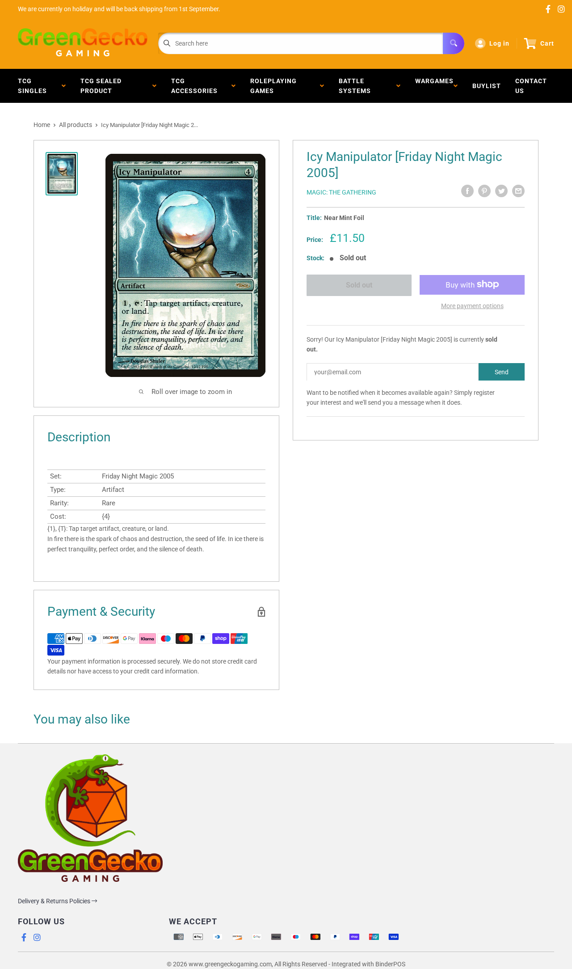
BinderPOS (390, 964)
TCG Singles (34, 85)
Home (42, 124)
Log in (499, 43)
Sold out (359, 285)
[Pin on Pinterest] (484, 191)
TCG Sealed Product (101, 85)
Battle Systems (356, 85)
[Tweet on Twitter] (501, 191)
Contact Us (531, 85)
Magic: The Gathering (341, 192)
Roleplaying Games (273, 85)
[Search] (453, 43)
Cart (547, 43)
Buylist (486, 85)
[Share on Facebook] (467, 191)
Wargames (434, 85)
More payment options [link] (472, 305)
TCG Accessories (196, 85)
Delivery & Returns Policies (55, 901)
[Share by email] (518, 191)
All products (75, 124)
